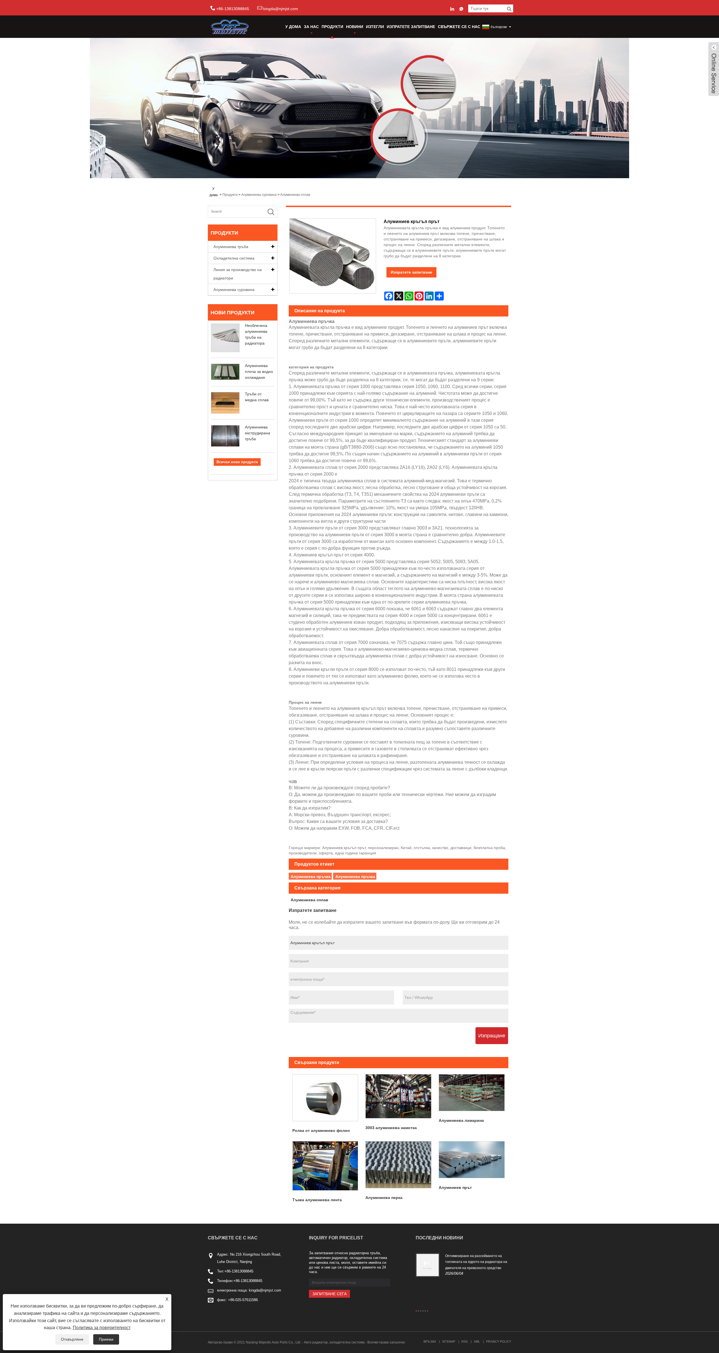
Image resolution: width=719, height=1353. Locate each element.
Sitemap (448, 1341)
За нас (311, 26)
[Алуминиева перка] (398, 1165)
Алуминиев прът (455, 1187)
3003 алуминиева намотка (391, 1127)
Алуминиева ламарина (461, 1120)
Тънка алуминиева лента (317, 1200)
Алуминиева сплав (295, 195)
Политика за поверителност (102, 1327)
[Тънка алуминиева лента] (325, 1166)
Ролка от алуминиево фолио (321, 1130)
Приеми (106, 1339)
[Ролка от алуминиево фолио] (325, 1097)
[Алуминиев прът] (471, 1160)
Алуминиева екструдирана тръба (257, 433)
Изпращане (491, 1035)
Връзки (430, 1341)
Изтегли (375, 26)
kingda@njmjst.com (280, 8)
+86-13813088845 (238, 1271)
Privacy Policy (498, 1341)
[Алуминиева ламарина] (471, 1092)
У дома (293, 26)
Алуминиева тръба (230, 246)
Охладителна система (233, 258)
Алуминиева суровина (259, 195)
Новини (354, 26)
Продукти (332, 26)
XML (477, 1341)
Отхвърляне (72, 1339)
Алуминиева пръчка (311, 876)
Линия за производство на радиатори (237, 273)
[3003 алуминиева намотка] (398, 1096)
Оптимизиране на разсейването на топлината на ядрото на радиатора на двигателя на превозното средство (476, 1262)
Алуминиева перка (383, 1197)
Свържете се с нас (459, 26)
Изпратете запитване (411, 26)
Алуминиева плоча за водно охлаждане (259, 371)
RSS (464, 1341)
